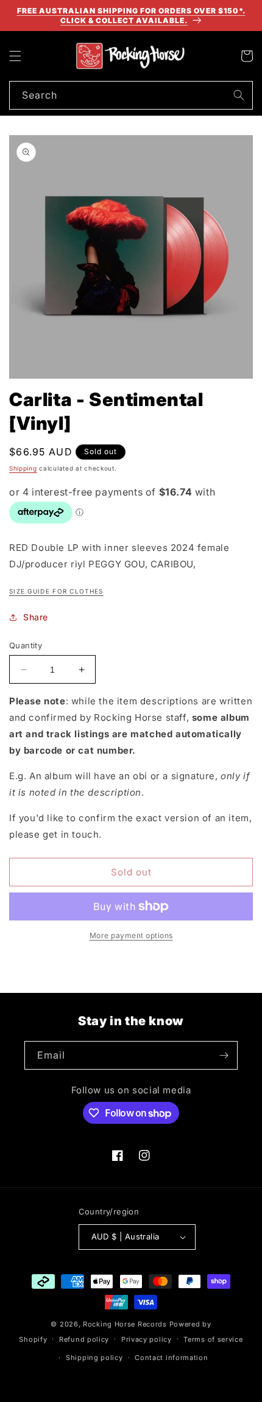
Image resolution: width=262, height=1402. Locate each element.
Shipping (23, 468)
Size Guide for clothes (56, 591)
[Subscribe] (223, 1055)
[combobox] (131, 95)
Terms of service (213, 1339)
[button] (15, 56)
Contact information (171, 1357)
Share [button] (35, 617)
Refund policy (84, 1339)
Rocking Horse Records (125, 1324)
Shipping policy (94, 1357)
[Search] (238, 95)
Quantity (25, 645)
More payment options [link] (131, 935)
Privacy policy (146, 1339)
